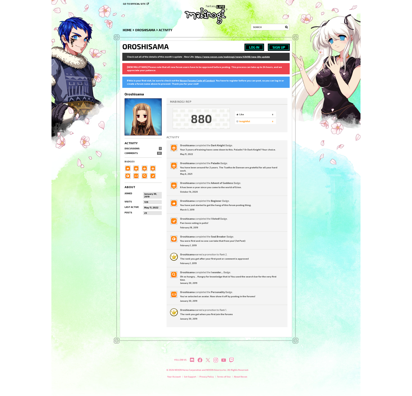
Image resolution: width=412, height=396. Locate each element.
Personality (218, 292)
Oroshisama (187, 145)
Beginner (216, 200)
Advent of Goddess (222, 183)
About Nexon (240, 376)
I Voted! (215, 218)
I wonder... (217, 272)
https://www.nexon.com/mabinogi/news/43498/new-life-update (232, 56)
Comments (143, 153)
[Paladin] (145, 168)
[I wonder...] (145, 175)
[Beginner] (129, 168)
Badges (130, 161)
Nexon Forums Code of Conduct (197, 80)
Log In (254, 47)
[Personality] (137, 175)
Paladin (215, 163)
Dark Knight (218, 145)
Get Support (190, 376)
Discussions (143, 148)
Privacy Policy (206, 376)
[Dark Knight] (154, 168)
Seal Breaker (218, 236)
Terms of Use (224, 376)
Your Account (174, 376)
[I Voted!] (154, 175)
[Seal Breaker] (129, 175)
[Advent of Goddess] (137, 168)
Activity (131, 143)
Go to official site (134, 3)
